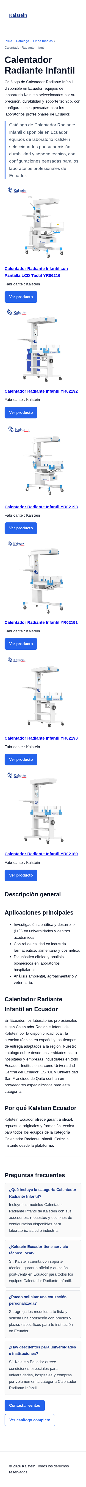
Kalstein (18, 15)
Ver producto (21, 297)
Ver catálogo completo (29, 1420)
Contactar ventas (24, 1405)
